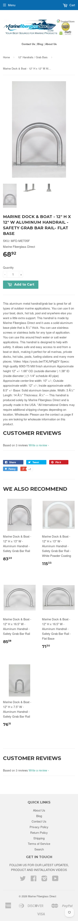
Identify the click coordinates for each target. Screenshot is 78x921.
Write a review (38, 445)
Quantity (8, 267)
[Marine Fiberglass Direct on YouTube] (55, 879)
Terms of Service (39, 843)
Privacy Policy (39, 827)
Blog (40, 44)
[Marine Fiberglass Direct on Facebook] (34, 879)
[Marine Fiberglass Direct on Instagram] (44, 879)
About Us (51, 44)
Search (39, 849)
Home (6, 57)
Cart (72, 5)
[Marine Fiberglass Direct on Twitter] (23, 879)
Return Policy (39, 832)
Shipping (39, 838)
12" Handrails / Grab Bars (33, 57)
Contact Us (28, 44)
